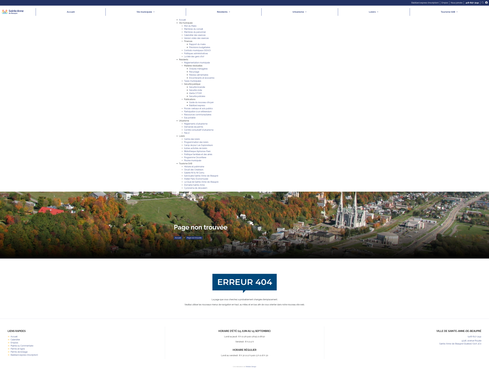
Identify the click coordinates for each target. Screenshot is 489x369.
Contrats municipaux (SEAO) (197, 50)
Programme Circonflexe (195, 157)
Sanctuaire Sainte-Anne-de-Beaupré (201, 176)
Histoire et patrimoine (194, 166)
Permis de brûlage (19, 352)
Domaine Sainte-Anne (194, 185)
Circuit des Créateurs (193, 169)
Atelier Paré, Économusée (196, 179)
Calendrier (15, 339)
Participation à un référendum (198, 111)
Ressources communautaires (197, 114)
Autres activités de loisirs (195, 148)
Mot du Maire (190, 26)
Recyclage (194, 72)
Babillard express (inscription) (425, 3)
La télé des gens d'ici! (194, 56)
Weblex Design (251, 366)
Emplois (14, 342)
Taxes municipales (192, 81)
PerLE (187, 133)
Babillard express (197, 105)
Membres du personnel (195, 32)
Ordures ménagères (198, 69)
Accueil (71, 12)
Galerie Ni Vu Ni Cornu (194, 173)
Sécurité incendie (197, 87)
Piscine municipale (192, 160)
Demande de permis (193, 127)
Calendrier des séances (195, 35)
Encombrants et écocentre (201, 78)
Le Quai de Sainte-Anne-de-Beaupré (201, 182)
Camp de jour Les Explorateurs (198, 145)
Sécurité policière (197, 96)
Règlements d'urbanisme (195, 124)
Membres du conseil (193, 29)
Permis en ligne (18, 349)
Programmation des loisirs (196, 142)
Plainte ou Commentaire (22, 346)
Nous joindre (456, 3)
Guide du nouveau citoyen (201, 102)
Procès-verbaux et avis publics (198, 108)
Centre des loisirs (192, 139)
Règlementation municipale (197, 62)
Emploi (444, 3)
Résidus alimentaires (198, 75)
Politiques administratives (196, 53)
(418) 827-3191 (474, 336)
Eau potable (189, 117)
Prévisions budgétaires (199, 47)
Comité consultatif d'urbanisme (198, 130)
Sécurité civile (195, 90)
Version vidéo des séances (196, 38)
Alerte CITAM (195, 93)
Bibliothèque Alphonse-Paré (197, 151)
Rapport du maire (197, 44)
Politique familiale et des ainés (198, 154)
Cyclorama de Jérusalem (195, 188)
